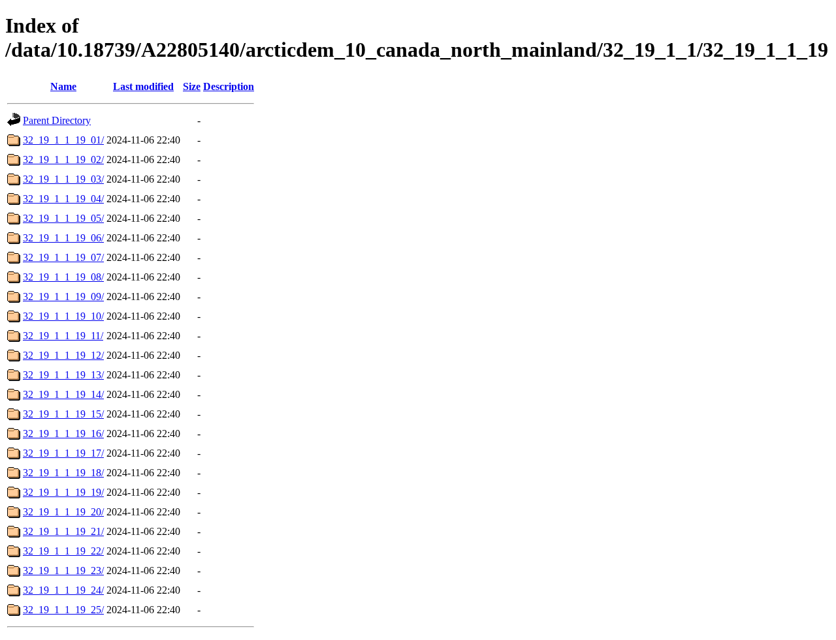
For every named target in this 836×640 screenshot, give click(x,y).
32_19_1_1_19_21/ (63, 531)
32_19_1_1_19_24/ (63, 590)
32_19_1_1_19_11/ (63, 335)
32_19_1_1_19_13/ (63, 374)
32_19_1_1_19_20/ (63, 511)
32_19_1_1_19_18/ (63, 472)
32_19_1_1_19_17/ (63, 453)
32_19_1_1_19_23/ (63, 570)
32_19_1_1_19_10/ (63, 316)
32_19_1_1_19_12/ (63, 355)
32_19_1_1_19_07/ (63, 257)
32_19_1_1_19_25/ (63, 609)
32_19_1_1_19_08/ (63, 276)
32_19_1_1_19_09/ (63, 296)
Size (192, 86)
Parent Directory (57, 120)
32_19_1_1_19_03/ (63, 179)
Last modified (143, 86)
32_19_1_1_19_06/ (63, 237)
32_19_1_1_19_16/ (63, 433)
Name (63, 86)
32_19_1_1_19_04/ (63, 198)
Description (228, 86)
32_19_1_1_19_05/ (63, 218)
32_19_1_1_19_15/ (63, 413)
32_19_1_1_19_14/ (63, 394)
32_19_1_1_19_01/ (63, 139)
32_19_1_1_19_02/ (63, 159)
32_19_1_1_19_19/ (63, 492)
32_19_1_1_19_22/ (63, 550)
